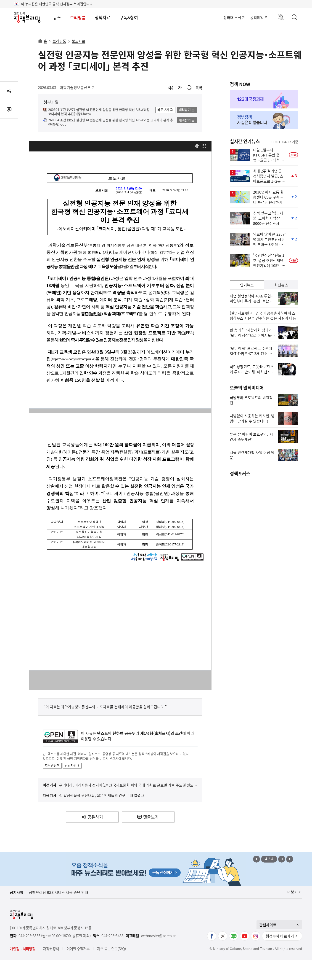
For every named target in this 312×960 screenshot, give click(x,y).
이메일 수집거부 (78, 948)
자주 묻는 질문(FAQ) (111, 948)
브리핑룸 (78, 17)
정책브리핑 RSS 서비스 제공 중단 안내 (58, 892)
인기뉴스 (247, 285)
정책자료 (102, 17)
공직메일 (257, 17)
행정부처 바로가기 (280, 936)
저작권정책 (52, 765)
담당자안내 (72, 765)
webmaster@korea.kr (158, 935)
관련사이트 (267, 925)
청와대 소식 (232, 17)
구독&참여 (128, 17)
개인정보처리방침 (22, 948)
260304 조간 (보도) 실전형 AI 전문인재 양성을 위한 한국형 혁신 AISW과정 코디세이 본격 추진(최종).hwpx (99, 112)
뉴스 (57, 17)
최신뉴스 (281, 285)
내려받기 (185, 109)
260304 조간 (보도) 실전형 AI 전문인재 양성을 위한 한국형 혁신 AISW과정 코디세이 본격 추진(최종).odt (110, 122)
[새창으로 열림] (189, 88)
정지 (281, 859)
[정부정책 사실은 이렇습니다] (264, 120)
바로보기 (163, 109)
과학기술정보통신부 (75, 87)
